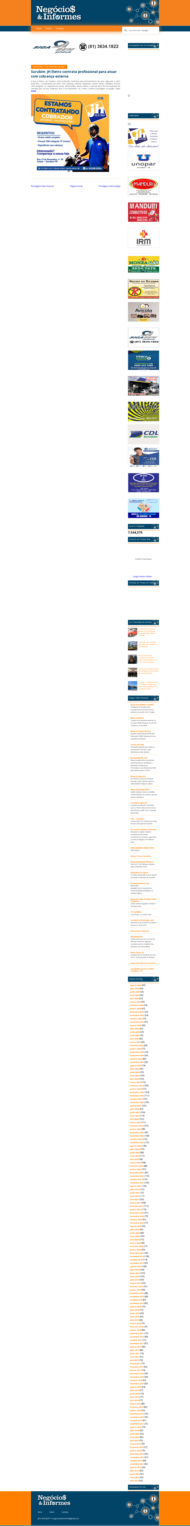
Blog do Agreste (138, 776)
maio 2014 (134, 1477)
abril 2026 (134, 998)
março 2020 (135, 1243)
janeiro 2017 (135, 1370)
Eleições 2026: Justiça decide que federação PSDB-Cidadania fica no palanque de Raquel (143, 736)
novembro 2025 (137, 1015)
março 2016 (135, 1403)
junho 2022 (135, 1152)
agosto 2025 (135, 1025)
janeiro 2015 (135, 1450)
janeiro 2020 (135, 1249)
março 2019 (135, 1283)
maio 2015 (134, 1437)
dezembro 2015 (137, 1414)
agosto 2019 (135, 1266)
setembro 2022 (137, 1142)
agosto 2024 (135, 1065)
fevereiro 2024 (136, 1085)
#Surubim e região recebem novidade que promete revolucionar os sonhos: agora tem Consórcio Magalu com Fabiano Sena (143, 837)
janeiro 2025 (135, 1049)
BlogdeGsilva (137, 936)
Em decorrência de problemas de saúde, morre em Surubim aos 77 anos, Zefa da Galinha (148, 658)
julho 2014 (134, 1470)
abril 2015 (134, 1440)
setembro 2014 (137, 1464)
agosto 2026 (135, 985)
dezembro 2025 (137, 1012)
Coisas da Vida (137, 744)
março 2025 (135, 1042)
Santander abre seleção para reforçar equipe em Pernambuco (148, 644)
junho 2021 (135, 1193)
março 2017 (135, 1363)
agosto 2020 (135, 1226)
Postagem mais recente (42, 186)
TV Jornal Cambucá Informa (143, 829)
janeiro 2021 (135, 1209)
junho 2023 (135, 1112)
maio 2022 (134, 1156)
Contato (60, 28)
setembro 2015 (137, 1424)
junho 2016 (135, 1393)
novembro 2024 (137, 1055)
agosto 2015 (135, 1427)
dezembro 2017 (137, 1333)
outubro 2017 (136, 1340)
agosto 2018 (135, 1306)
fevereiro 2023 (136, 1126)
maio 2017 (134, 1357)
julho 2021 (134, 1189)
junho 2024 (135, 1072)
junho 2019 (135, 1273)
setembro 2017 (137, 1343)
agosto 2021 (135, 1186)
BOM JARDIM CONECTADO (142, 848)
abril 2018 (134, 1320)
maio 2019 (134, 1276)
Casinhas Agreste (139, 803)
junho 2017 (135, 1353)
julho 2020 (134, 1229)
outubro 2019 (136, 1260)
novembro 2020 (137, 1216)
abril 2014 (134, 1481)
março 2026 (135, 1002)
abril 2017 (134, 1360)
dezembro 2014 (137, 1454)
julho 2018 (134, 1310)
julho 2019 (134, 1270)
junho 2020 (135, 1233)
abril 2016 (134, 1400)
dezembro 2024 (137, 1052)
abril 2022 (134, 1159)
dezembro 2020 (137, 1213)
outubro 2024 (136, 1059)
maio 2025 (134, 1035)
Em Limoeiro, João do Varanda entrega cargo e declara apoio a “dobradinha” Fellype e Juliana (142, 781)
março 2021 (135, 1203)
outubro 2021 (136, 1179)
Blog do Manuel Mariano (142, 862)
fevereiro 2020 (136, 1246)
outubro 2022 (136, 1139)
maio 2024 (134, 1075)
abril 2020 (134, 1239)
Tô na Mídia (136, 912)
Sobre (49, 28)
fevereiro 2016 (136, 1407)
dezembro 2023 (137, 1092)
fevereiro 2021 (136, 1206)
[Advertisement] (148, 103)
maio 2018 (134, 1316)
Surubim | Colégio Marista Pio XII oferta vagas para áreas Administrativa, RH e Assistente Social (148, 685)
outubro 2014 (136, 1460)
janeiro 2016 (135, 1410)
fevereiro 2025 (136, 1045)
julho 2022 (134, 1149)
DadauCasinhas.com (140, 883)
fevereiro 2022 (136, 1166)
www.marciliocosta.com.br (143, 963)
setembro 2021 (137, 1182)
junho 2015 (135, 1434)
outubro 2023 (136, 1099)
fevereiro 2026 (136, 1005)
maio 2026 (134, 995)
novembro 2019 (137, 1256)
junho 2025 (135, 1032)
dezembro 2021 (137, 1172)
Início (38, 28)
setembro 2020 (137, 1223)
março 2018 (135, 1323)
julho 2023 (134, 1109)
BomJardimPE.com (139, 758)
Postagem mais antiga (109, 186)
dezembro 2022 (137, 1132)
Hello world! (135, 850)
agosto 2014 (135, 1467)
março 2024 (135, 1082)
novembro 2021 (137, 1176)
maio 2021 (134, 1196)
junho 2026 (135, 992)
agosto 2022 (135, 1146)
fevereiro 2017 (136, 1367)
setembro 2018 (137, 1303)
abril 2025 (134, 1039)
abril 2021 (134, 1199)
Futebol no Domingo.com (142, 920)
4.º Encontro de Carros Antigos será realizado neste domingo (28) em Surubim (147, 632)
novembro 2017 (137, 1337)
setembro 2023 (137, 1102)
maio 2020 (134, 1236)
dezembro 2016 (137, 1373)
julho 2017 (134, 1350)
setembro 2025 (137, 1022)
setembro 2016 (137, 1383)
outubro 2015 (136, 1420)
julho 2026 (134, 988)
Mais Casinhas (137, 718)
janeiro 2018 (135, 1330)
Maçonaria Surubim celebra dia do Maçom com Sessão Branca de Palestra (149, 671)
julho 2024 (134, 1069)
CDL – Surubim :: (138, 819)
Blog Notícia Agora (139, 872)
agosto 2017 (135, 1347)
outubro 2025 (136, 1018)
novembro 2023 (137, 1095)
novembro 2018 (137, 1296)
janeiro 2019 (135, 1290)
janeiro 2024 (135, 1089)
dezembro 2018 (137, 1293)
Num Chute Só (137, 952)
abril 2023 (134, 1119)
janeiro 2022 (135, 1169)
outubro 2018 (136, 1300)
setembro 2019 (137, 1263)
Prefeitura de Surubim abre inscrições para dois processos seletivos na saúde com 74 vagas (143, 709)
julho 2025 (134, 1028)
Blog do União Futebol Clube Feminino (144, 900)
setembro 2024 (137, 1062)
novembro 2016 (137, 1377)
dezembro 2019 (137, 1253)
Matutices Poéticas (140, 931)
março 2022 (135, 1162)
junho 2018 (135, 1313)
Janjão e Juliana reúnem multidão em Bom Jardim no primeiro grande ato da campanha (144, 794)
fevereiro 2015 (136, 1447)
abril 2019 (134, 1280)
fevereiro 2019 (136, 1286)
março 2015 (135, 1444)
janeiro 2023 (135, 1129)
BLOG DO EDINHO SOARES (142, 704)
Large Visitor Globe (142, 576)
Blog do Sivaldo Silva (140, 789)
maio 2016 (134, 1397)
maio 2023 (134, 1116)
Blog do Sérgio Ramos (141, 731)
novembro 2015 (137, 1417)
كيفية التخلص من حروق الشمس (141, 914)
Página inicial (76, 186)
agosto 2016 (135, 1387)
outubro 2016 (136, 1380)
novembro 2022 (137, 1136)
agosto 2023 (135, 1105)
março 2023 (135, 1122)
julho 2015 (134, 1430)
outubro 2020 (136, 1219)
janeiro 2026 (135, 1008)
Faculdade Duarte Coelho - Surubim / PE (143, 970)
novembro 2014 (137, 1457)
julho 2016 (134, 1390)
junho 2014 (135, 1474)
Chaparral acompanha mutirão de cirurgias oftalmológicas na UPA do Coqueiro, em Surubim (144, 723)
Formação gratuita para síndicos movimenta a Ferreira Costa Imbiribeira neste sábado (143, 749)
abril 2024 (134, 1079)
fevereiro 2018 (136, 1326)
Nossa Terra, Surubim (141, 856)
